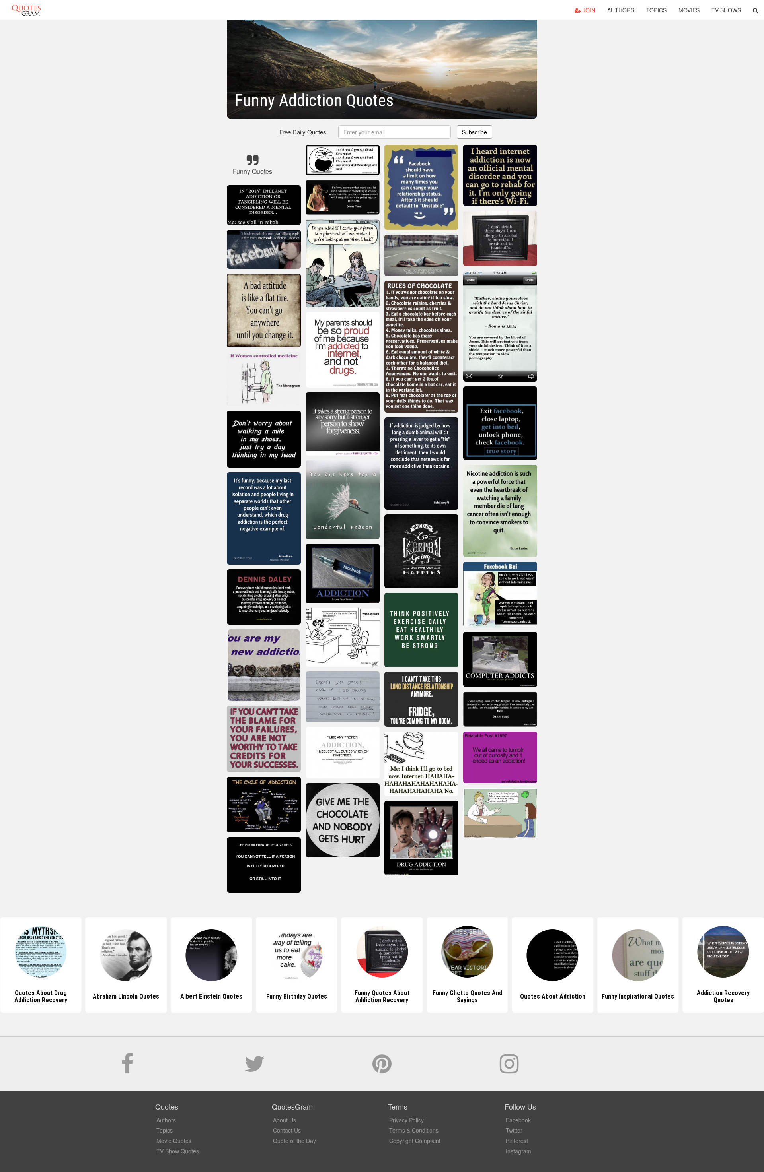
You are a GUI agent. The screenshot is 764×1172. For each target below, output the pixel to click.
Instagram (518, 1151)
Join (588, 10)
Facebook (518, 1120)
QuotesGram (26, 10)
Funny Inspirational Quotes (552, 996)
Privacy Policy (406, 1120)
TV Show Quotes (177, 1151)
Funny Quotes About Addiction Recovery (296, 996)
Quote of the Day (294, 1141)
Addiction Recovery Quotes (638, 996)
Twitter (514, 1130)
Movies (689, 10)
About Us (284, 1120)
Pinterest (517, 1141)
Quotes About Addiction (467, 996)
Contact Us (287, 1130)
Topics (656, 10)
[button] (755, 10)
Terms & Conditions (414, 1130)
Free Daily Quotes (302, 132)
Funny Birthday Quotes (211, 996)
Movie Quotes (173, 1141)
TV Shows (726, 10)
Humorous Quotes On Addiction (723, 996)
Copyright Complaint (414, 1141)
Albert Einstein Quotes (126, 996)
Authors (620, 10)
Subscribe (474, 132)
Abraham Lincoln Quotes (41, 996)
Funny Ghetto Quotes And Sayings (382, 996)
